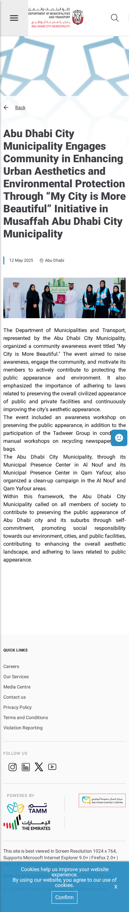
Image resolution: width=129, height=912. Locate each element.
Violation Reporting (23, 727)
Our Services (16, 676)
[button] (64, 107)
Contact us (14, 697)
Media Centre (16, 686)
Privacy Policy (17, 707)
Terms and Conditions (25, 717)
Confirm (64, 897)
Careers (11, 666)
